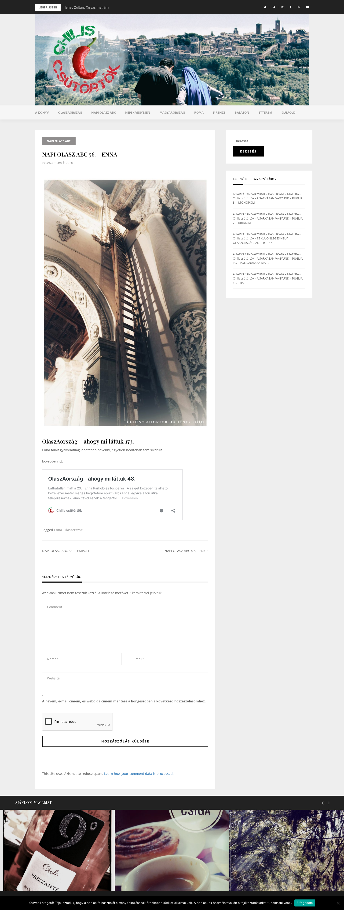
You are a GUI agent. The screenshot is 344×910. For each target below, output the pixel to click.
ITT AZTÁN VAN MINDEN (270, 878)
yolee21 (47, 162)
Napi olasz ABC (103, 112)
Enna (58, 530)
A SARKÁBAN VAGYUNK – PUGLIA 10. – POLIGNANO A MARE (268, 260)
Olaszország (73, 530)
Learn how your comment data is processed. (139, 773)
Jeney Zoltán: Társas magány (87, 7)
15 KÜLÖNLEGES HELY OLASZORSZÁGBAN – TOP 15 (260, 240)
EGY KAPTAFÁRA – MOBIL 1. (158, 878)
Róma (199, 112)
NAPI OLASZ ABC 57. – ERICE (186, 550)
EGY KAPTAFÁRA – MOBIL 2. (44, 878)
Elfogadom (305, 903)
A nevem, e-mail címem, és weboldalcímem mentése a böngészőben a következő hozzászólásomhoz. (124, 701)
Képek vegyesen (137, 112)
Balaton (242, 112)
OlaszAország (70, 112)
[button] (265, 7)
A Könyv (42, 112)
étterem (265, 112)
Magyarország (172, 112)
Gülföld (289, 112)
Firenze (219, 112)
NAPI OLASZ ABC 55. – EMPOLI (65, 550)
